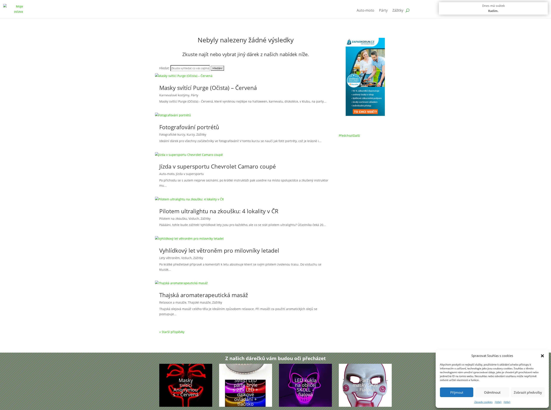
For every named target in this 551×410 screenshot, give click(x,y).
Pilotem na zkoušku (173, 219)
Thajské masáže (199, 302)
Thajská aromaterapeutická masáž (203, 295)
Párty (383, 10)
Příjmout (456, 392)
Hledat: (164, 68)
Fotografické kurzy (172, 134)
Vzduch (194, 219)
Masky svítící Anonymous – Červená (185, 387)
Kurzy (191, 134)
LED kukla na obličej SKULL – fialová (305, 387)
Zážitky (397, 10)
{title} (498, 402)
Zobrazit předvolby (528, 392)
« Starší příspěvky (171, 332)
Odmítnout (492, 392)
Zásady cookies (483, 402)
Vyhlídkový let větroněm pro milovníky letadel (219, 250)
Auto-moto (365, 10)
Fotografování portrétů (189, 127)
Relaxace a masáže (172, 302)
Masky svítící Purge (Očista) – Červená (208, 88)
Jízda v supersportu (190, 174)
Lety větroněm (169, 258)
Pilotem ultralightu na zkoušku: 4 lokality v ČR (218, 211)
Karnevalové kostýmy (174, 95)
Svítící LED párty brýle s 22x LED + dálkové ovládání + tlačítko (245, 392)
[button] (542, 356)
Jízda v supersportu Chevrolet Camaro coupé (217, 166)
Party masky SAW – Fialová (365, 385)
